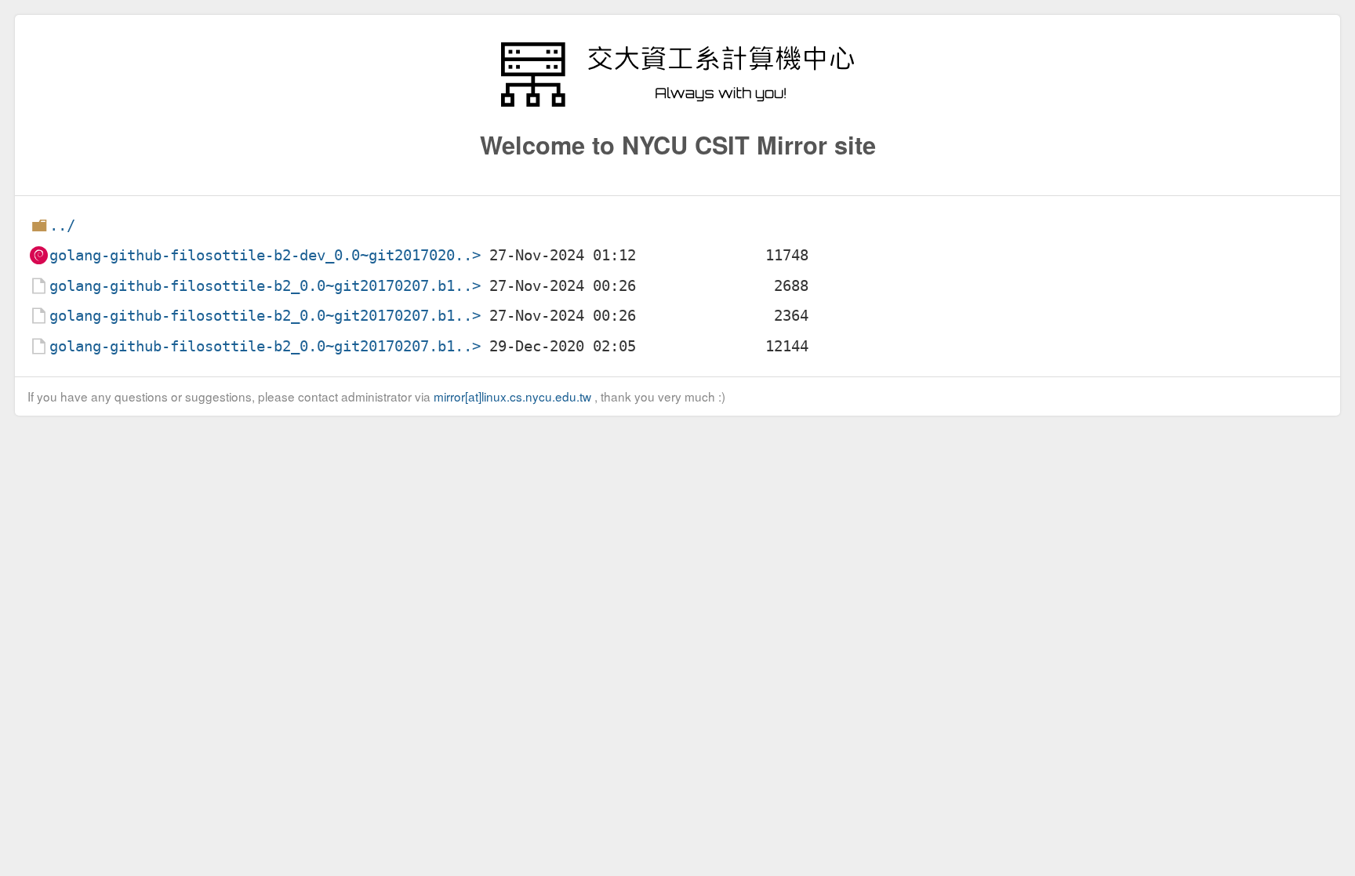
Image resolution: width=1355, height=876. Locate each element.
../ (62, 225)
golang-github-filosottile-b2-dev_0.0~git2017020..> (265, 255)
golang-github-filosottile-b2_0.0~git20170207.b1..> (265, 286)
